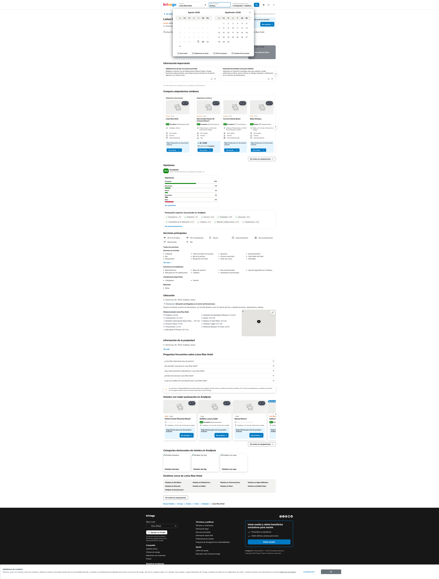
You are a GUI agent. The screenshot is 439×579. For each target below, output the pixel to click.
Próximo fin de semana (241, 53)
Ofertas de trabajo (153, 552)
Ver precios (266, 24)
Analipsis (205, 504)
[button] (262, 37)
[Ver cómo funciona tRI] (204, 172)
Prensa (148, 559)
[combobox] (193, 5)
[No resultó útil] (214, 78)
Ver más (166, 262)
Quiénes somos (151, 549)
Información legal (202, 529)
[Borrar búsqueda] (205, 5)
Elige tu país (150, 522)
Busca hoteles (168, 504)
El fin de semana (221, 53)
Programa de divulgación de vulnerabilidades (213, 542)
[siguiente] (249, 12)
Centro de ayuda (202, 550)
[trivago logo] (169, 5)
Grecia (188, 504)
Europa (180, 504)
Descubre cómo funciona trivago (208, 554)
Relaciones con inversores (156, 555)
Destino (181, 3)
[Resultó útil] (211, 78)
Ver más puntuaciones (173, 226)
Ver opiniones (170, 205)
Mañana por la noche (201, 53)
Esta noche (183, 53)
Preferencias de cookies (205, 539)
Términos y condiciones (204, 525)
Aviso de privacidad (203, 532)
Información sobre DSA (204, 535)
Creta (196, 504)
